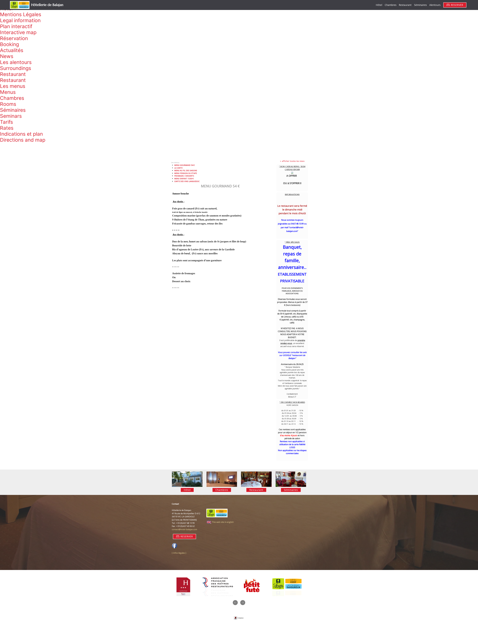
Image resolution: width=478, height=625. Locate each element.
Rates (6, 128)
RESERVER (457, 5)
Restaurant (13, 74)
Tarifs (6, 122)
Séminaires (13, 110)
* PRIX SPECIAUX (292, 242)
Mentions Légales (20, 14)
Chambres (12, 98)
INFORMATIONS (292, 194)
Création (241, 618)
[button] (235, 602)
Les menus (12, 86)
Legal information (20, 20)
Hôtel (379, 5)
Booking (9, 44)
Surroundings (15, 68)
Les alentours (16, 62)
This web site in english (222, 522)
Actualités (11, 50)
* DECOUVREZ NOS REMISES (292, 402)
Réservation (14, 38)
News (6, 56)
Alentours (434, 5)
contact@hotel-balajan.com (184, 529)
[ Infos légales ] (179, 553)
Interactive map (18, 32)
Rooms (8, 104)
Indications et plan (21, 134)
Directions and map (22, 140)
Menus (8, 92)
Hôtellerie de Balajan (47, 5)
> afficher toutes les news (292, 161)
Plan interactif (16, 26)
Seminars (11, 116)
